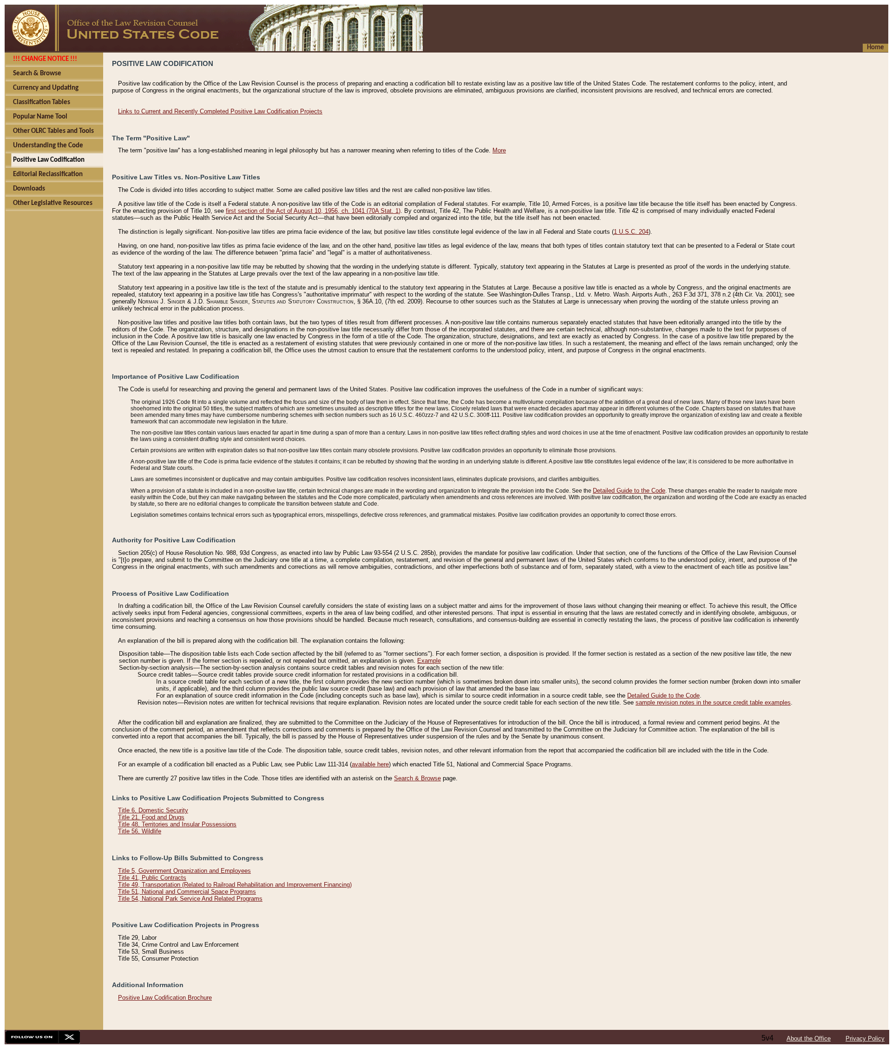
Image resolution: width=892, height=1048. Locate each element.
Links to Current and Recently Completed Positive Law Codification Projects (220, 111)
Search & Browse (417, 778)
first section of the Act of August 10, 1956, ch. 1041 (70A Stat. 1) (313, 210)
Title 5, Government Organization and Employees (184, 870)
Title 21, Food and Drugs (151, 817)
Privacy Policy (865, 1038)
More (499, 150)
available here (370, 764)
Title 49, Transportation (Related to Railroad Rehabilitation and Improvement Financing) (235, 884)
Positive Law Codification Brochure (165, 997)
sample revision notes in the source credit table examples (713, 702)
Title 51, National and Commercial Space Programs (187, 891)
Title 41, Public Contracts (152, 877)
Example (429, 660)
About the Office (809, 1038)
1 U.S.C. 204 (631, 231)
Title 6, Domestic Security (153, 810)
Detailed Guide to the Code (629, 490)
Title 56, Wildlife (139, 831)
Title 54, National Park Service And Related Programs (190, 898)
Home (875, 47)
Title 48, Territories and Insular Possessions (177, 824)
